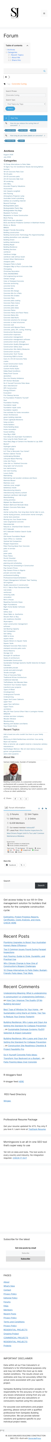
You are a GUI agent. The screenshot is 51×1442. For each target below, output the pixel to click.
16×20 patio (8, 174)
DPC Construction (10, 388)
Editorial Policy (10, 1298)
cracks (6, 361)
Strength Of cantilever (12, 655)
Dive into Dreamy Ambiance (14, 378)
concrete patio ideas (11, 308)
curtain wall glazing (11, 366)
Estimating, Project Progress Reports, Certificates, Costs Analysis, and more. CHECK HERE (22, 920)
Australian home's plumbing (14, 198)
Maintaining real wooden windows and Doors (20, 478)
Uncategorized (9, 692)
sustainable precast (11, 668)
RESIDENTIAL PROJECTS (15, 1330)
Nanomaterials (9, 524)
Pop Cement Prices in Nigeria (14, 570)
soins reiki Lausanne (11, 754)
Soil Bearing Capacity (11, 629)
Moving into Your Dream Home (15, 519)
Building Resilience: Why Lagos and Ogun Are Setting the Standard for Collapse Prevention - (25, 1026)
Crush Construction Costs (13, 364)
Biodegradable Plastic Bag (13, 208)
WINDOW (7, 714)
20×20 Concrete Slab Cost (13, 179)
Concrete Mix (9, 288)
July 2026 (7, 157)
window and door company (14, 716)
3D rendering (8, 181)
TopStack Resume (37, 1129)
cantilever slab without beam (14, 257)
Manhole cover (9, 483)
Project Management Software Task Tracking (20, 580)
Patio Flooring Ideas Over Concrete (17, 546)
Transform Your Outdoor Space (15, 685)
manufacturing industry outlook (15, 493)
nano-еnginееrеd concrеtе (14, 522)
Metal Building (9, 497)
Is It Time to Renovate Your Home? (16, 451)
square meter (9, 638)
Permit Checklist (10, 558)
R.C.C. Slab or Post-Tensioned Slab (16, 587)
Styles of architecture (12, 658)
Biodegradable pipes (11, 206)
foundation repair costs (12, 407)
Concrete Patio (9, 298)
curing (33, 130)
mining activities (9, 500)
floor (5, 400)
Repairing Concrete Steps (13, 602)
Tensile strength (10, 672)
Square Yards (8, 643)
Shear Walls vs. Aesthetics (13, 614)
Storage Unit (8, 653)
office (6, 534)
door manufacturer (10, 386)
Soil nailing (7, 634)
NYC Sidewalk (9, 529)
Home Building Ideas (11, 427)
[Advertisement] (25, 1200)
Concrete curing (10, 140)
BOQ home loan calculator (13, 220)
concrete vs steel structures (14, 322)
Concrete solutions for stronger (15, 320)
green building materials (12, 417)
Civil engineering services (13, 276)
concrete (22, 140)
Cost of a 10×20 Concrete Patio (15, 359)
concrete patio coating (12, 300)
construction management (13, 337)
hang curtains (9, 422)
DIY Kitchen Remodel (11, 381)
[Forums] (6, 77)
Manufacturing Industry (12, 490)
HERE (21, 1081)
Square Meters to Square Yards (15, 641)
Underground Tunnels (12, 694)
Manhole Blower (10, 480)
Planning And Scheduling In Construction (19, 565)
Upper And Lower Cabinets (14, 699)
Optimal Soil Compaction (12, 541)
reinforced (7, 592)
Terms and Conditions (14, 1322)
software (7, 626)
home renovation (10, 429)
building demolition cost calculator (16, 237)
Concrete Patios (9, 310)
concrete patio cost (11, 305)
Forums (7, 1302)
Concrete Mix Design (11, 291)
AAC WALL (7, 184)
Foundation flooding (11, 402)
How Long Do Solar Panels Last (15, 439)
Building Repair (9, 245)
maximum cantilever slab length (15, 495)
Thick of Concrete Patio (12, 675)
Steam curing (23, 130)
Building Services (10, 249)
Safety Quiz (8, 612)
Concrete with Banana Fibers (14, 327)
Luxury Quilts (8, 473)
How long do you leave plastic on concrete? (27, 135)
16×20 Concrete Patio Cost (14, 172)
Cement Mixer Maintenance (14, 259)
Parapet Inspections (11, 544)
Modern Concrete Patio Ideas (14, 507)
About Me (16, 57)
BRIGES (6, 227)
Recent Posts (10, 1314)
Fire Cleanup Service (11, 395)
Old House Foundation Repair (14, 536)
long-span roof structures (13, 466)
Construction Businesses (13, 332)
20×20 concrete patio (12, 176)
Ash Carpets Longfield (12, 191)
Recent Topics (17, 55)
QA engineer (8, 582)
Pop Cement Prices (11, 568)
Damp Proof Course (11, 373)
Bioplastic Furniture (11, 213)
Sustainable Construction (13, 660)
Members (8, 1310)
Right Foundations (10, 604)
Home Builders (9, 424)
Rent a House (9, 600)
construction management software (17, 339)
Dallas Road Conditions (12, 371)
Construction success (12, 352)
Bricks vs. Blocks (10, 225)
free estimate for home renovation (16, 412)
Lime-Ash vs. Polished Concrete (15, 463)
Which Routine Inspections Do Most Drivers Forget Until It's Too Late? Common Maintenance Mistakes (25, 833)
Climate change (9, 279)
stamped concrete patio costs (15, 648)
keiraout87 (30, 828)
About (6, 1282)
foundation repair (10, 405)
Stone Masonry (9, 651)
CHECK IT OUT (20, 1158)
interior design (9, 449)
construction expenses (12, 334)
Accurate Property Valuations (14, 186)
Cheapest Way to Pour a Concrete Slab (18, 266)
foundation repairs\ (11, 410)
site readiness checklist (12, 619)
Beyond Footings (10, 203)
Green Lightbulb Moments (13, 420)
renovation (8, 597)
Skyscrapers (8, 621)
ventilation (7, 709)
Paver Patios (8, 556)
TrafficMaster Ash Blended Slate (15, 682)
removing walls (9, 595)
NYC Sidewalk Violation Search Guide (17, 531)
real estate (8, 590)
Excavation (8, 393)
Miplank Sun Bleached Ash (13, 502)
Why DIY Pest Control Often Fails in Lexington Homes (23, 711)
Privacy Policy (10, 1294)
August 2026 (8, 155)
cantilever (7, 252)
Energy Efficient (9, 390)
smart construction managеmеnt (16, 624)
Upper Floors (8, 706)
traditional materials (11, 680)
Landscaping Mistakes (12, 456)
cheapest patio (9, 261)
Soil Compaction (9, 631)
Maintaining (8, 475)
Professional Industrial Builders (15, 578)
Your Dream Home (10, 726)
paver (6, 551)
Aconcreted (8, 189)
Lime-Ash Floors (10, 461)
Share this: (16, 60)
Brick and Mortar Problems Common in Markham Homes (24, 223)
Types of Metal (9, 689)
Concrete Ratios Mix (11, 315)
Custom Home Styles (11, 368)
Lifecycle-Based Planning (13, 459)
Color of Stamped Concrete (14, 281)
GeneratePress (34, 1438)
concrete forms (9, 286)
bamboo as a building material (15, 201)
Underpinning (9, 697)
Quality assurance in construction (16, 585)
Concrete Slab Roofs (11, 317)
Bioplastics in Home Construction (16, 215)
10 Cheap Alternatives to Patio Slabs (17, 164)
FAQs (6, 1306)
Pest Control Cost (10, 561)
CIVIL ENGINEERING (11, 274)
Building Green (9, 240)
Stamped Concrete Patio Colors (15, 646)
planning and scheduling (13, 563)
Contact (7, 1290)
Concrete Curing (11, 130)
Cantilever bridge (10, 254)
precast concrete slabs (12, 573)
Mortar (6, 509)
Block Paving (8, 218)
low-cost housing (10, 471)
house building (9, 432)
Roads (6, 609)
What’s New (9, 1286)
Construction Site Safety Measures (17, 349)
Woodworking (9, 721)
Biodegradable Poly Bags (13, 210)
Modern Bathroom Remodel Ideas (16, 505)
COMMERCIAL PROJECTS (16, 1338)
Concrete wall (9, 325)
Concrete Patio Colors (12, 303)
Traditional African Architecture (15, 677)
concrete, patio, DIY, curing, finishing (17, 330)
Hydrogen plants (10, 446)
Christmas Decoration (11, 271)
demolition (7, 376)
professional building (11, 575)
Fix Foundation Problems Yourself (16, 398)
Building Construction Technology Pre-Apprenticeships (24, 235)
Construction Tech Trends (13, 354)
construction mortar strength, (15, 342)
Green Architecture (11, 415)
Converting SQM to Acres (13, 356)
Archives (11, 50)
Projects (7, 1345)
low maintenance (10, 468)
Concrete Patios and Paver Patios (16, 313)
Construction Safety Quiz (13, 347)
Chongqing (8, 269)
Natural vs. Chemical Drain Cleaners (17, 527)
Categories (12, 52)
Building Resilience (10, 247)
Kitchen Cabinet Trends (12, 454)
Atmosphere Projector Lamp (14, 196)
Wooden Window (10, 719)
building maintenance (11, 242)
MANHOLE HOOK (10, 488)
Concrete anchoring (11, 283)
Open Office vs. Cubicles (13, 539)
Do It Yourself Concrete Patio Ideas (17, 383)
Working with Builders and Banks (16, 724)
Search (7, 881)
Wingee (7, 1101)
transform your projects (12, 687)
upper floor (8, 702)
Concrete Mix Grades (11, 296)
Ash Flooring (8, 193)
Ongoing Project (11, 1334)
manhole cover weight (12, 485)
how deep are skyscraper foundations (18, 437)
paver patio (8, 553)
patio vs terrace (9, 548)
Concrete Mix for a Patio (13, 293)
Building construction (11, 232)
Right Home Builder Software (14, 607)
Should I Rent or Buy (11, 617)
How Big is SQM (9, 434)
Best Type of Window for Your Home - (22, 1009)
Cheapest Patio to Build (12, 264)
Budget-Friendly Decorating (14, 230)
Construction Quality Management (16, 344)
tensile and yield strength (13, 670)
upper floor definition (11, 704)
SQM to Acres (9, 636)
